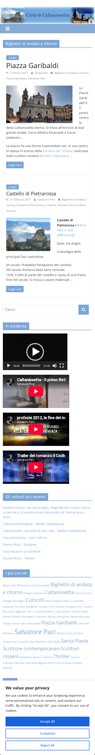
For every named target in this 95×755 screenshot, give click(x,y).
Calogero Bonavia (34, 593)
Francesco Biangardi (25, 606)
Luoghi (12, 57)
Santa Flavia (74, 640)
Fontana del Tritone (57, 151)
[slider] (31, 366)
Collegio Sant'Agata (14, 600)
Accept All (47, 721)
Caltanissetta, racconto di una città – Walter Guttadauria (44, 531)
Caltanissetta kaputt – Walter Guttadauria (33, 524)
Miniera (7, 616)
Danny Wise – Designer (20, 544)
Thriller (61, 656)
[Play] (8, 365)
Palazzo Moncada (80, 616)
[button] (35, 352)
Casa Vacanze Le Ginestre (22, 551)
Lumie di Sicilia (79, 611)
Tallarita (48, 657)
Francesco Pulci (46, 606)
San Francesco (21, 641)
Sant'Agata (54, 641)
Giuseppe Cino (73, 606)
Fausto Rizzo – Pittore (18, 558)
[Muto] (54, 365)
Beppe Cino (9, 585)
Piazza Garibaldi (32, 65)
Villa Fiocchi (54, 663)
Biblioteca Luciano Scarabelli (33, 585)
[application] (35, 351)
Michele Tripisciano (54, 156)
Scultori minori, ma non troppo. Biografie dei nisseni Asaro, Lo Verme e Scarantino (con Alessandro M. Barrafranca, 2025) (47, 512)
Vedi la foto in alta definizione (71, 230)
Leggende (19, 611)
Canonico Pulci (83, 593)
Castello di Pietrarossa (31, 193)
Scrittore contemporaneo (31, 648)
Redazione (41, 73)
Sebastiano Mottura (31, 657)
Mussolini (63, 616)
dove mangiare (53, 600)
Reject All (47, 745)
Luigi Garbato (62, 611)
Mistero (17, 616)
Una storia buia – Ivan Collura (25, 537)
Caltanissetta (59, 592)
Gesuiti (60, 606)
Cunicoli (50, 205)
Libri (29, 611)
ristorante (83, 623)
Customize (47, 733)
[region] (47, 717)
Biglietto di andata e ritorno (71, 73)
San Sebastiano (38, 641)
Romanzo (8, 633)
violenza (67, 663)
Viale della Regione (36, 663)
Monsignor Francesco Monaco (39, 616)
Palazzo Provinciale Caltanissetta (21, 623)
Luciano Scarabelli (42, 611)
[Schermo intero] (61, 365)
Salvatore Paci (36, 78)
